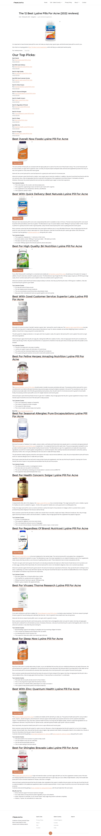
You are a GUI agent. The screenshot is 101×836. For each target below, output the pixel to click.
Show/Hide (27, 50)
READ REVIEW (15, 62)
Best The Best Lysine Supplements (38, 47)
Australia (56, 825)
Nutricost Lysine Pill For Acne (22, 107)
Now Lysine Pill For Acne (21, 120)
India (55, 828)
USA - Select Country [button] (55, 2)
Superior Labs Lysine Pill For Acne (23, 80)
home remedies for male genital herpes (41, 788)
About (37, 822)
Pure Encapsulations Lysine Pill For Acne (25, 93)
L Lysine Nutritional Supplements (44, 17)
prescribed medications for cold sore (40, 734)
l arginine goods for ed (33, 232)
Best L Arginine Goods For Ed (25, 411)
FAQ (37, 825)
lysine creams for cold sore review (61, 734)
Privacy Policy (68, 2)
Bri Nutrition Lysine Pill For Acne (23, 73)
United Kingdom (58, 820)
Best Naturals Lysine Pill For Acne (23, 66)
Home (45, 2)
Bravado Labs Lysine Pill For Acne (23, 133)
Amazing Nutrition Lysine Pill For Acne (24, 86)
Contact (84, 2)
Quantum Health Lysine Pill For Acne (24, 127)
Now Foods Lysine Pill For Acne (23, 60)
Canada (56, 822)
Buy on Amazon (18, 163)
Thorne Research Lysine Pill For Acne (24, 113)
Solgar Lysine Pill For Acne (21, 100)
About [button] (76, 2)
